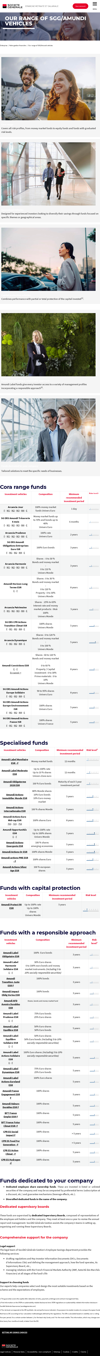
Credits (75, 1352)
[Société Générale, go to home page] (36, 6)
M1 (8, 510)
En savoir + (15, 672)
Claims (83, 1352)
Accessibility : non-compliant (39, 1352)
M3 (17, 510)
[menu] (94, 4)
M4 (22, 510)
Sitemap (57, 1352)
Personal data (19, 1352)
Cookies (66, 1352)
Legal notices (5, 1352)
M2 (13, 510)
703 (9, 823)
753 (20, 823)
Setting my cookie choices (14, 1332)
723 (15, 823)
